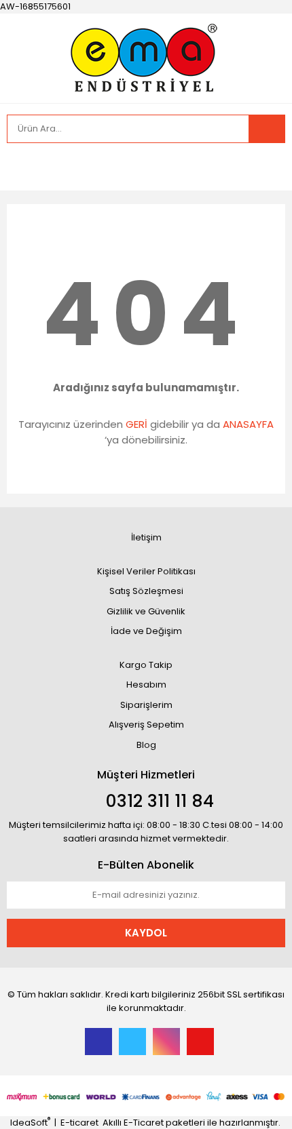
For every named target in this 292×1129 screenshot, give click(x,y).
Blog (146, 744)
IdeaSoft (30, 1122)
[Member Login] (20, 166)
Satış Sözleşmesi (146, 591)
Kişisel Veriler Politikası (146, 571)
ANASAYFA (248, 424)
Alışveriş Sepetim (146, 724)
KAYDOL (146, 933)
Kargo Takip (146, 664)
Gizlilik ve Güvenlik (146, 611)
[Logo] (146, 56)
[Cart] (264, 166)
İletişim (146, 537)
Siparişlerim (146, 704)
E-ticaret (79, 1122)
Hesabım (146, 684)
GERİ (136, 424)
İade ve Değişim (146, 631)
